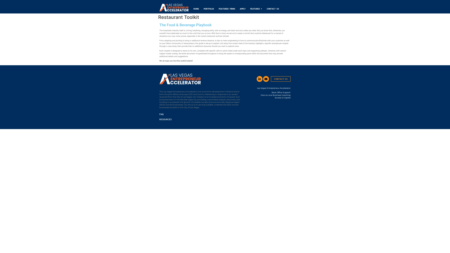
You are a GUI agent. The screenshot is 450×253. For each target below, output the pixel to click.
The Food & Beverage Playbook (185, 25)
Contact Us (273, 8)
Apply (243, 8)
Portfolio (209, 8)
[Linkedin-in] (259, 79)
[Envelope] (266, 79)
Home (196, 8)
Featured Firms (227, 8)
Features (255, 8)
